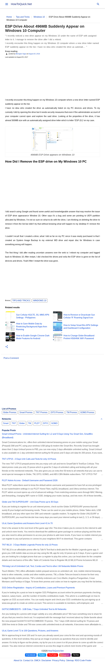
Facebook (30, 655)
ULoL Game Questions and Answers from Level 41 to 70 (27, 523)
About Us (18, 660)
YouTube (53, 655)
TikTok (76, 655)
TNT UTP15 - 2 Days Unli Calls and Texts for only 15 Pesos (29, 459)
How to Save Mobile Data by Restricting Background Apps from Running (31, 327)
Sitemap (70, 660)
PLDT (37, 423)
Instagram (64, 655)
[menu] (6, 4)
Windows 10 (39, 300)
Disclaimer (46, 660)
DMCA (37, 660)
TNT (14, 423)
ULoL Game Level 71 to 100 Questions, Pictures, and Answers (30, 631)
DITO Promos (57, 412)
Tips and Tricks (21, 300)
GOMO (54, 423)
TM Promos (71, 412)
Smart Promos (25, 412)
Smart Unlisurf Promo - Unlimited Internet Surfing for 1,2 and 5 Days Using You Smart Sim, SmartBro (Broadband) (47, 435)
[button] (6, 347)
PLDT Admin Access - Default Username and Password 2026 (29, 480)
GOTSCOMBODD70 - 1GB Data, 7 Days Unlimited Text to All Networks (34, 609)
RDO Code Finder (83, 660)
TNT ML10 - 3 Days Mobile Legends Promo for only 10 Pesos (30, 545)
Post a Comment (11, 358)
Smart (5, 423)
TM (29, 423)
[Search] (98, 4)
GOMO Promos (87, 412)
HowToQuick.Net (21, 4)
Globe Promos (9, 412)
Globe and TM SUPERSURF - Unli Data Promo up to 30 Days (30, 502)
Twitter (42, 655)
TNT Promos (41, 412)
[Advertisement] (52, 78)
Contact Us (28, 660)
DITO (45, 423)
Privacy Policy (58, 660)
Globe (22, 423)
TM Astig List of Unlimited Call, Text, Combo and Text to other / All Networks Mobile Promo (42, 566)
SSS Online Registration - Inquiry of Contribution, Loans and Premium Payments (38, 588)
